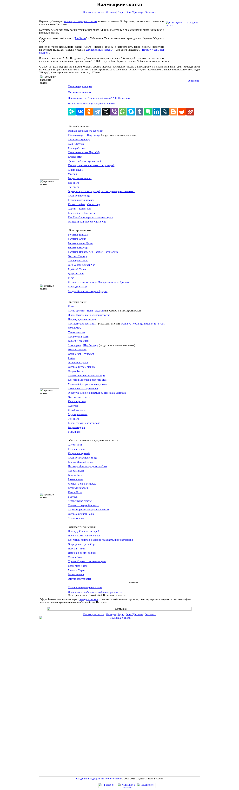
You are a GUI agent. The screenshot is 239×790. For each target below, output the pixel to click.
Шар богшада (90, 345)
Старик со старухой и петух (83, 505)
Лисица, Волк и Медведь (82, 483)
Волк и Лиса (75, 475)
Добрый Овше (76, 273)
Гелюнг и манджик (78, 340)
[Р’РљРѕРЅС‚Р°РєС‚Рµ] (80, 111)
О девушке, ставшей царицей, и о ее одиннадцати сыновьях (101, 191)
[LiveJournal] (165, 111)
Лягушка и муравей (79, 453)
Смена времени (76, 310)
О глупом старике (78, 362)
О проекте (193, 80)
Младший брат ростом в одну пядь (87, 384)
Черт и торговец (77, 401)
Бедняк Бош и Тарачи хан (82, 213)
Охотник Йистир (77, 256)
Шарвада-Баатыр (77, 286)
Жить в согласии (77, 349)
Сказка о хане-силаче (79, 92)
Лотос (71, 306)
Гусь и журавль (76, 449)
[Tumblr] (139, 111)
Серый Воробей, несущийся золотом (88, 509)
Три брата (73, 187)
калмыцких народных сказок (80, 21)
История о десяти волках (82, 552)
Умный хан (74, 431)
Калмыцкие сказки (93, 12)
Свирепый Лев (76, 470)
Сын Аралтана (76, 143)
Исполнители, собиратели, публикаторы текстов (95, 592)
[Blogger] (173, 111)
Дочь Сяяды (74, 327)
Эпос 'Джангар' (134, 12)
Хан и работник (77, 148)
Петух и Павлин (77, 548)
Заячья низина (76, 574)
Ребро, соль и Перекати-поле (84, 423)
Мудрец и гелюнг (77, 414)
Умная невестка (76, 332)
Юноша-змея (75, 156)
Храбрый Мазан (77, 269)
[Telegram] (97, 111)
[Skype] (131, 111)
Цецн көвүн (93, 135)
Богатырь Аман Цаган (80, 243)
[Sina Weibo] (190, 111)
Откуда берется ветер (80, 578)
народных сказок (89, 599)
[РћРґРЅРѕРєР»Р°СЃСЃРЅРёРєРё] (89, 111)
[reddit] (182, 111)
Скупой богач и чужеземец (83, 388)
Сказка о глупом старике (81, 366)
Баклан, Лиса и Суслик (81, 462)
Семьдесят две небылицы (82, 323)
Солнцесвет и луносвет (81, 353)
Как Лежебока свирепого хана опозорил (90, 217)
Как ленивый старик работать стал (87, 379)
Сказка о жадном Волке (81, 514)
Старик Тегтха (76, 371)
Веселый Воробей (78, 487)
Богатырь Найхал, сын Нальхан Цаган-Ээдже (93, 251)
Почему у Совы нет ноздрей (83, 531)
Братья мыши (75, 479)
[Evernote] (148, 111)
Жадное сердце (76, 427)
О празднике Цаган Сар (81, 544)
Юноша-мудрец (76, 135)
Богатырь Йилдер (77, 247)
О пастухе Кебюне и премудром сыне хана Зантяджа (97, 392)
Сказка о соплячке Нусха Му (84, 152)
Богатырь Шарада (78, 234)
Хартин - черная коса (79, 208)
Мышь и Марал (76, 570)
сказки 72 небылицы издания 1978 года (143, 323)
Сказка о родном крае (80, 86)
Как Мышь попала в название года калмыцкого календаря (100, 539)
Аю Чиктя (80, 38)
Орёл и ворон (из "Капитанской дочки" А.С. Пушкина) (99, 98)
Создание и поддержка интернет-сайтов (98, 778)
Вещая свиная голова (80, 178)
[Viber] (114, 111)
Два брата (73, 182)
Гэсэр (71, 278)
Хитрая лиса (75, 444)
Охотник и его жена (79, 397)
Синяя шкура (75, 169)
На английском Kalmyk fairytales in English (91, 103)
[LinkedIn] (156, 111)
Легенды (111, 12)
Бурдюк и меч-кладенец (81, 200)
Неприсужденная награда (82, 319)
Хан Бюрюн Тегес (78, 260)
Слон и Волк (75, 557)
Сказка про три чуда (79, 139)
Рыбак (71, 358)
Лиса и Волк (75, 492)
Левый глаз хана (77, 410)
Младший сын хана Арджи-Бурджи (87, 291)
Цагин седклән (95, 310)
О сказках (150, 12)
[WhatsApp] (122, 111)
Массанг (72, 174)
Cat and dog (93, 204)
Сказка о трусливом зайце (82, 457)
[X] (106, 111)
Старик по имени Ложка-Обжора (86, 375)
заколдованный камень (99, 49)
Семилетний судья (78, 336)
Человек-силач (76, 518)
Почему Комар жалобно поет (84, 535)
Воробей (73, 496)
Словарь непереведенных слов (85, 587)
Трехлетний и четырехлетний (84, 161)
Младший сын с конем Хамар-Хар (87, 221)
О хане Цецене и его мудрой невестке (89, 315)
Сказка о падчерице (79, 195)
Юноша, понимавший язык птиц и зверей (91, 165)
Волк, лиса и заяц (77, 565)
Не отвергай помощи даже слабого (87, 466)
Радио (121, 12)
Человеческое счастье (80, 501)
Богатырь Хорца (77, 238)
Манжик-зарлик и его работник (85, 130)
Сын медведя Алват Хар (81, 264)
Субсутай (73, 405)
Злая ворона (74, 345)
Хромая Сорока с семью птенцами (87, 561)
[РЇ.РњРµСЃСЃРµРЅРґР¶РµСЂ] (72, 111)
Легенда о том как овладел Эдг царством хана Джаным (98, 282)
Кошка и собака (76, 204)
